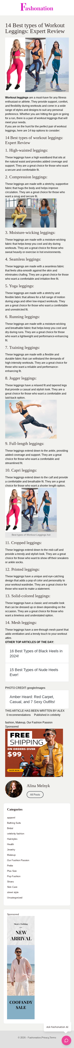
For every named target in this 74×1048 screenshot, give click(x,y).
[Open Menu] (5, 7)
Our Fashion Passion (39, 722)
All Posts (35, 794)
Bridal (10, 828)
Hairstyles (12, 839)
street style (12, 892)
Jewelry (11, 849)
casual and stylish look (36, 389)
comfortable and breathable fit (25, 481)
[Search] (68, 7)
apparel (11, 817)
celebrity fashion (15, 833)
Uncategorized (14, 897)
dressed (24, 607)
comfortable (60, 305)
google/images (36, 687)
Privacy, (45, 1037)
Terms (53, 1037)
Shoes (10, 881)
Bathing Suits (14, 822)
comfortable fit (30, 169)
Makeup (20, 722)
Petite (10, 865)
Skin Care (12, 887)
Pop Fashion (13, 876)
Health (10, 844)
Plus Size (12, 871)
